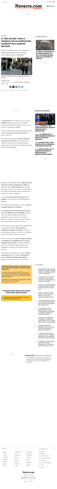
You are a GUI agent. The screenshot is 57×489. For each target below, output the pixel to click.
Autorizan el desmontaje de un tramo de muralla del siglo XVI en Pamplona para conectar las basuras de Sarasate (45, 55)
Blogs (16, 453)
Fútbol (16, 462)
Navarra (4, 452)
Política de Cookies (44, 456)
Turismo (42, 465)
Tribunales (5, 457)
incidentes (12, 90)
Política (4, 453)
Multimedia (28, 462)
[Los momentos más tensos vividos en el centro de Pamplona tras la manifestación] (45, 119)
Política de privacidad (45, 458)
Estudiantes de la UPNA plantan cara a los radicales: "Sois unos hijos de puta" (45, 144)
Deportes (16, 460)
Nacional (28, 458)
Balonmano (29, 451)
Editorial (5, 465)
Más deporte (29, 455)
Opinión (4, 463)
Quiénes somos (44, 449)
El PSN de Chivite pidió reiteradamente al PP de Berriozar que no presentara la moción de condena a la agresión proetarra (46, 311)
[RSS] (32, 475)
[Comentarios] (22, 86)
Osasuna (16, 458)
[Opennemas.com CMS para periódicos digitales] (28, 479)
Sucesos (5, 455)
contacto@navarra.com (9, 282)
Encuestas (17, 455)
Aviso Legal (43, 460)
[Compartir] (10, 86)
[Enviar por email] (19, 86)
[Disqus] (40, 384)
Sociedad (5, 459)
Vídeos (28, 466)
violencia (17, 90)
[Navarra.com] (28, 6)
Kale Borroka (24, 90)
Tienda (42, 467)
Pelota (16, 465)
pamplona (5, 90)
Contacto (42, 451)
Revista (28, 460)
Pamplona (5, 461)
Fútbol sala (29, 453)
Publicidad (42, 453)
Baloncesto (17, 463)
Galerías (29, 464)
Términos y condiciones (43, 355)
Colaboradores (18, 451)
